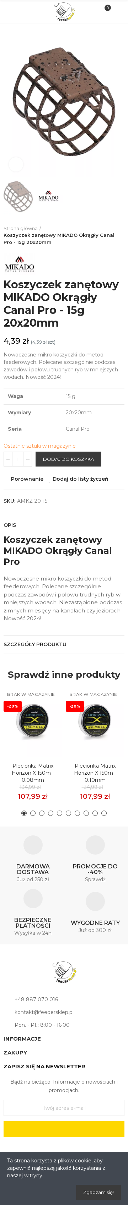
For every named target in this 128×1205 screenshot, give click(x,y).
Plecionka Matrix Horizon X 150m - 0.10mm (95, 773)
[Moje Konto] (116, 11)
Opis (10, 525)
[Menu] (11, 11)
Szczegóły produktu (35, 644)
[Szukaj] (23, 11)
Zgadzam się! (98, 1192)
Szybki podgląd (44, 725)
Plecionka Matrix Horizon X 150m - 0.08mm (33, 773)
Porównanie (27, 479)
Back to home (120, 235)
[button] (11, 102)
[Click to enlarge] (16, 164)
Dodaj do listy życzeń (80, 479)
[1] (64, 1129)
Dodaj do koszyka (68, 459)
